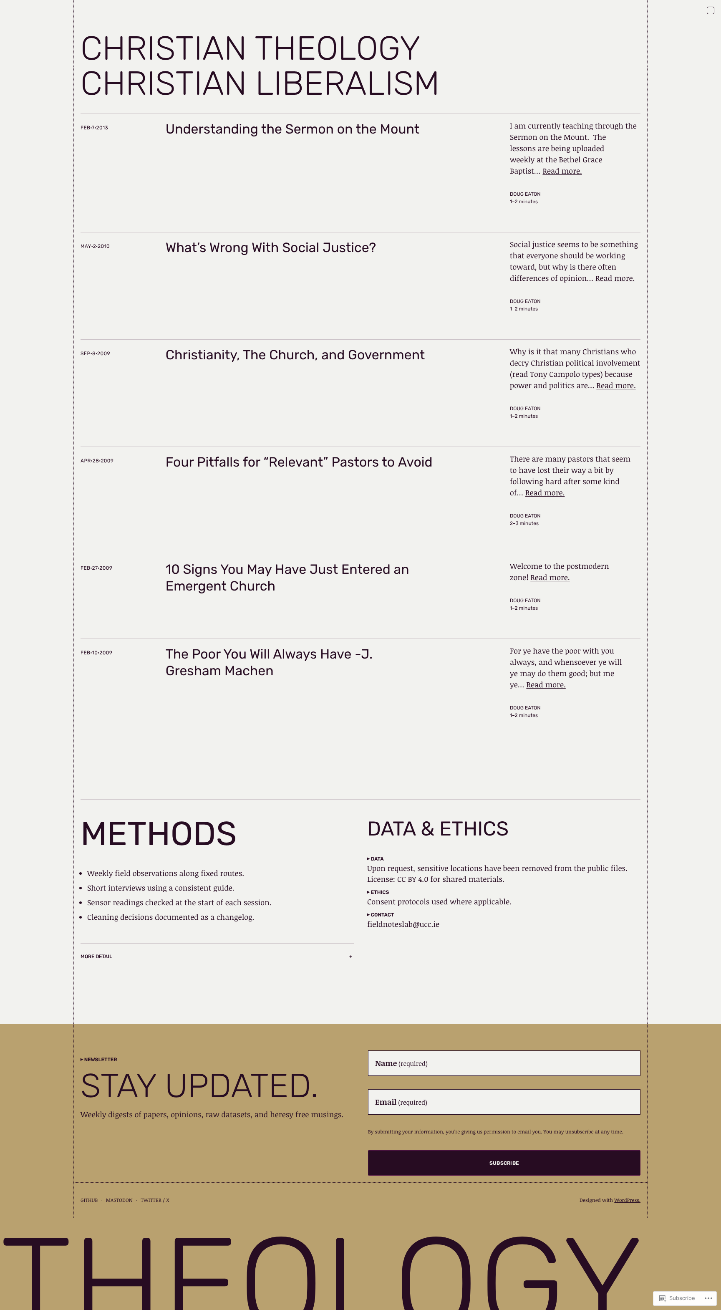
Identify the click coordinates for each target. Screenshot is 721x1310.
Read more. (562, 171)
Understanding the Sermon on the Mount (292, 129)
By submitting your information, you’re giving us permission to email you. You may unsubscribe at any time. (495, 1131)
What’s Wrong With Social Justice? (271, 247)
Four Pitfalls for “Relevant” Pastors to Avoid (299, 462)
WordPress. (627, 1200)
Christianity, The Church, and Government (295, 355)
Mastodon (119, 1200)
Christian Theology (251, 48)
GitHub (89, 1200)
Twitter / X (155, 1200)
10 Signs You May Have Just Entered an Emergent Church (287, 577)
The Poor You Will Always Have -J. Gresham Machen (269, 662)
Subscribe (504, 1163)
